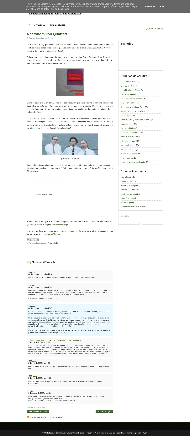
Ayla (31, 391)
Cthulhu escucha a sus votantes (134, 207)
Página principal (37, 25)
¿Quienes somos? (57, 25)
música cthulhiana (53, 243)
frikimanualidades (128, 128)
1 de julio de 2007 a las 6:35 (39, 342)
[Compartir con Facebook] (37, 239)
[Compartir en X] (34, 239)
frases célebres (127, 124)
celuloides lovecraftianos (130, 90)
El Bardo (32, 285)
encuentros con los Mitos (131, 111)
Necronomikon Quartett (47, 34)
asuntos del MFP (127, 86)
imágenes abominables (130, 133)
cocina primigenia (128, 94)
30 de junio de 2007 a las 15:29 (40, 287)
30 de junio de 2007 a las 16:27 (40, 308)
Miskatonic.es (50, 433)
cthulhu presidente (128, 103)
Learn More (149, 6)
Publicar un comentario (36, 407)
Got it (161, 6)
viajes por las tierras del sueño (133, 162)
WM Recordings (61, 224)
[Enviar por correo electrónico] (28, 239)
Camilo (32, 306)
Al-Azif (63, 168)
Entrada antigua (104, 411)
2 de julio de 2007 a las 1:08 (39, 363)
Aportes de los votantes (130, 194)
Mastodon (125, 216)
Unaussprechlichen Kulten (98, 48)
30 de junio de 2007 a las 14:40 (40, 274)
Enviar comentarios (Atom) (52, 417)
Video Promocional (128, 198)
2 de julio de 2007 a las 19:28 (39, 378)
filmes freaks (126, 116)
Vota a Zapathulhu (128, 177)
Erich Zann (48, 103)
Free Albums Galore (50, 234)
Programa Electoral (128, 181)
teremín (30, 128)
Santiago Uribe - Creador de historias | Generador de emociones (55, 340)
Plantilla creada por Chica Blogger (70, 433)
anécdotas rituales (128, 82)
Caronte (32, 272)
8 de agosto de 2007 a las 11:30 (40, 393)
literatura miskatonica (129, 137)
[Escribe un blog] (31, 239)
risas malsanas (127, 158)
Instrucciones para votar (130, 190)
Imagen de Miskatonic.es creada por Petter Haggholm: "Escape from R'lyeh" (117, 433)
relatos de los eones (129, 154)
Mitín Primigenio (127, 203)
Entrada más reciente (38, 411)
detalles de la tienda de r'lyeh (132, 107)
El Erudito (33, 376)
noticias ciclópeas (128, 145)
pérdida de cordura (128, 149)
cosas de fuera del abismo (131, 99)
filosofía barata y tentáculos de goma (135, 120)
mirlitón (66, 128)
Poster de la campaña (129, 186)
